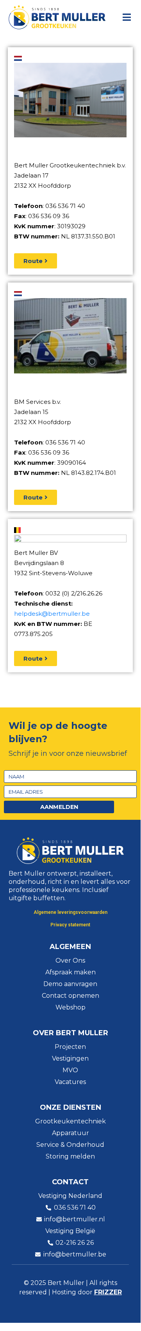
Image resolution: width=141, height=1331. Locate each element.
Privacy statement (70, 925)
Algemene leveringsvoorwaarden (70, 912)
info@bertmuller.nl (74, 1219)
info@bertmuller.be (74, 1254)
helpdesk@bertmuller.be (52, 613)
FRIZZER (108, 1292)
